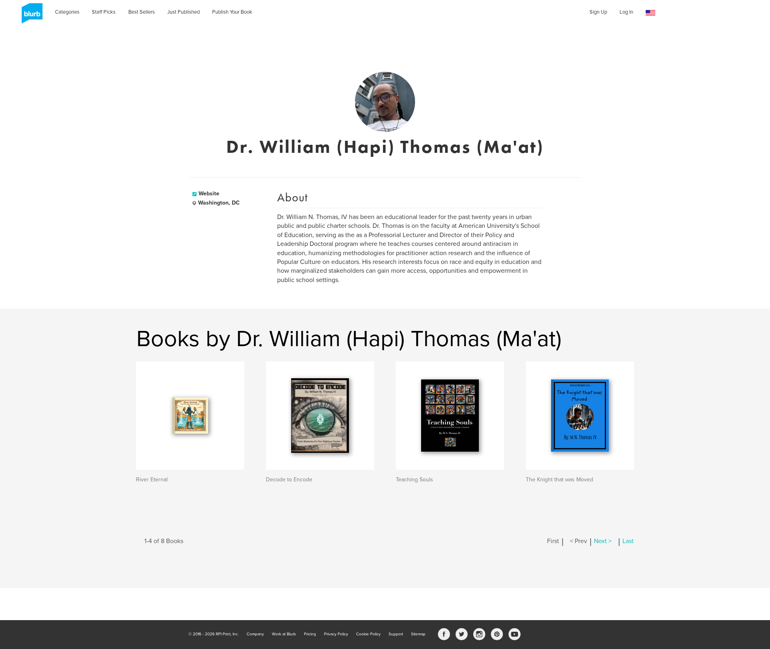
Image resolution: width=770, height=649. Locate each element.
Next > (603, 541)
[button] (650, 13)
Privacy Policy (336, 634)
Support (396, 634)
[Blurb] (29, 16)
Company (255, 634)
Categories (67, 12)
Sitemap (418, 634)
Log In (626, 12)
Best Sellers (141, 12)
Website (209, 193)
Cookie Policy (368, 634)
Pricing (310, 634)
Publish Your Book (232, 12)
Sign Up (598, 12)
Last (628, 541)
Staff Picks (104, 12)
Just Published (183, 12)
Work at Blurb (284, 634)
